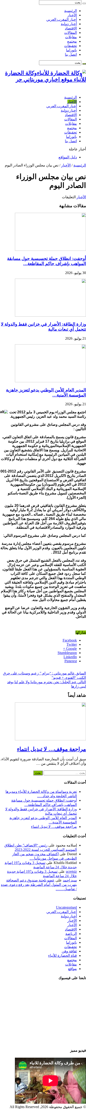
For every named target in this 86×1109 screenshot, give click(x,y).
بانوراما (71, 50)
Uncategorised (66, 907)
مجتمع (72, 41)
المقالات (70, 33)
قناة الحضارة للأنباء (62, 955)
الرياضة (71, 934)
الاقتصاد (71, 28)
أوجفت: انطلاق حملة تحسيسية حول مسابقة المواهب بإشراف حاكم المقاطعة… (46, 261)
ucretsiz (71, 871)
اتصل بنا (71, 54)
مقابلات (71, 37)
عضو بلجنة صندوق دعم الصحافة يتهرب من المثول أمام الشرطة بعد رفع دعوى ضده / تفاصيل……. (39, 884)
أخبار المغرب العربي (61, 19)
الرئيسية (70, 11)
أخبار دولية (69, 24)
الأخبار (72, 15)
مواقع (72, 969)
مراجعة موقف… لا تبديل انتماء (51, 749)
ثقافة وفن (69, 951)
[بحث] (84, 3)
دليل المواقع (67, 157)
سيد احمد (70, 880)
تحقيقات (70, 46)
